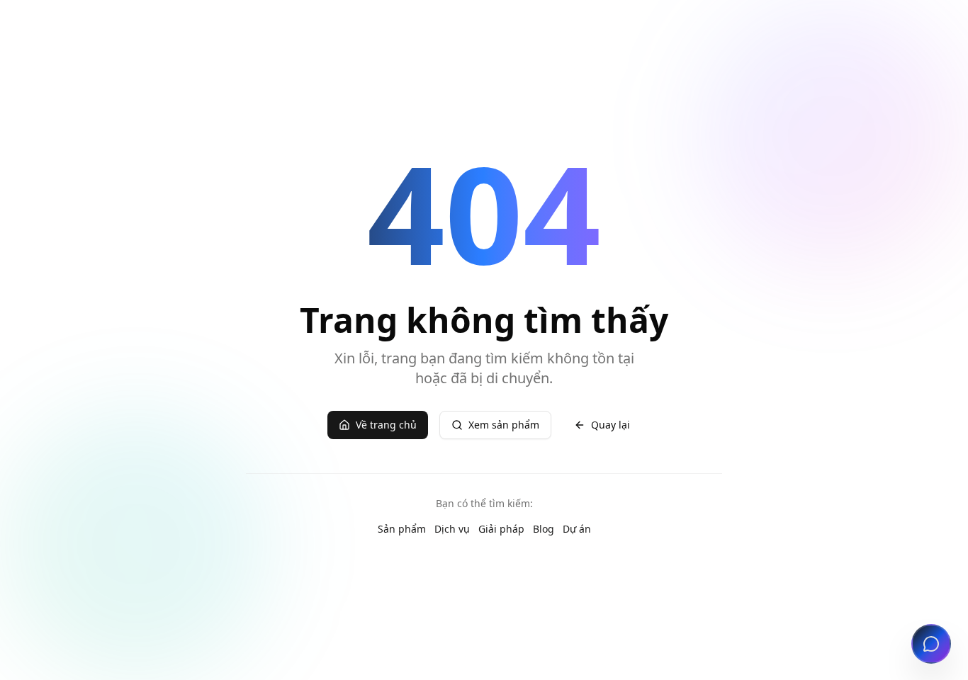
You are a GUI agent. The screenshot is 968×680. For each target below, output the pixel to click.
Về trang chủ (386, 424)
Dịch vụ (452, 529)
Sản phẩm (402, 529)
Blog (543, 529)
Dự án (577, 529)
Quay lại (610, 424)
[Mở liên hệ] (931, 644)
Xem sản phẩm (503, 424)
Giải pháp (501, 529)
